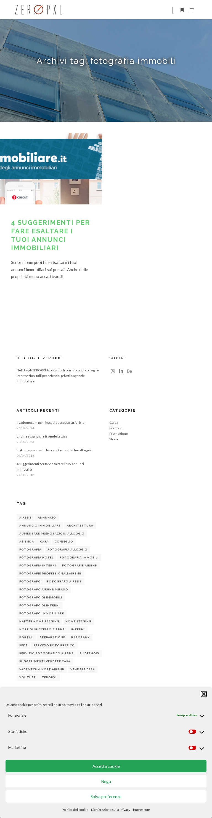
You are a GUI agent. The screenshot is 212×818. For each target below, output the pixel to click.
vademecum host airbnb (41, 669)
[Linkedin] (121, 371)
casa (44, 541)
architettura (80, 525)
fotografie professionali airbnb (50, 573)
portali (26, 637)
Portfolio (115, 428)
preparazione (52, 637)
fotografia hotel (36, 557)
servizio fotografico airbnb (46, 653)
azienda (26, 541)
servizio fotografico (54, 645)
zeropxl (49, 677)
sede (23, 645)
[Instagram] (112, 371)
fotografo (30, 581)
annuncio (47, 517)
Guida (113, 422)
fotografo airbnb (64, 581)
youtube (27, 677)
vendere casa (82, 669)
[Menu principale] (192, 10)
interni (78, 629)
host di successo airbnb (42, 629)
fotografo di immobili (40, 597)
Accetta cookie (106, 766)
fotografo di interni (39, 605)
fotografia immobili (79, 557)
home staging (78, 621)
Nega (106, 781)
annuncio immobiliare (40, 525)
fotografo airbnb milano (43, 589)
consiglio (64, 541)
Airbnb (25, 517)
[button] (203, 694)
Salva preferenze (106, 796)
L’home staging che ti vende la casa (42, 436)
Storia (113, 439)
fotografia (30, 549)
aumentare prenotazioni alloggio (51, 533)
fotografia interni (37, 565)
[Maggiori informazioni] (182, 10)
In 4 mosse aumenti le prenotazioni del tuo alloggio (54, 450)
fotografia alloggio (67, 549)
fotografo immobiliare (41, 613)
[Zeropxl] (38, 9)
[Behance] (129, 371)
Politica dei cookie (75, 810)
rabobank (80, 637)
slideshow (89, 653)
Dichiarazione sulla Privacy (110, 810)
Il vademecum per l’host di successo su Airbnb (50, 422)
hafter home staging (39, 621)
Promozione (118, 433)
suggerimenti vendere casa (44, 661)
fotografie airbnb (79, 565)
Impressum (141, 810)
